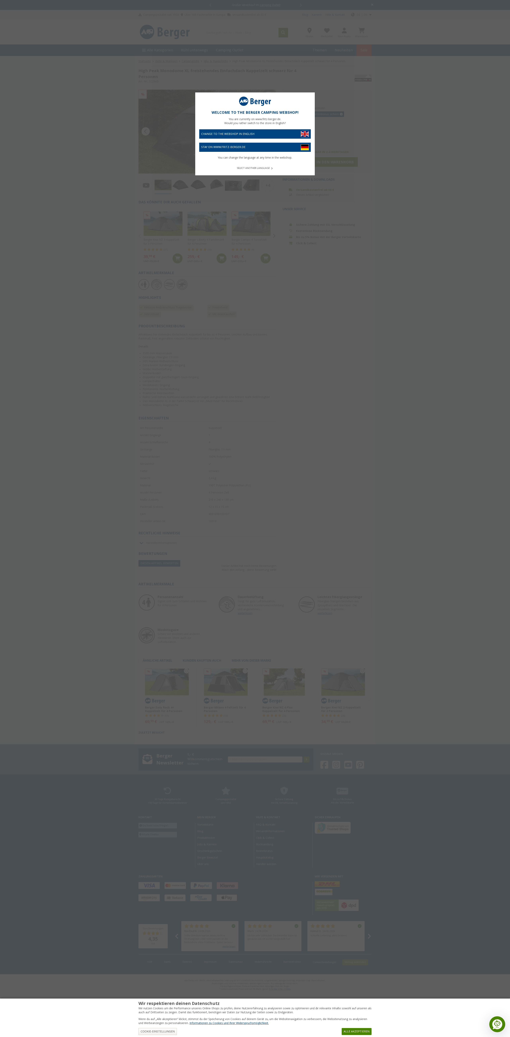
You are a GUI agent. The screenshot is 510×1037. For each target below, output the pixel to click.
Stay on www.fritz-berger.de (223, 147)
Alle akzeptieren (357, 1031)
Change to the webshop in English (227, 133)
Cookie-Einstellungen (158, 1031)
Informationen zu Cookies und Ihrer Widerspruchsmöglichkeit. (229, 1023)
